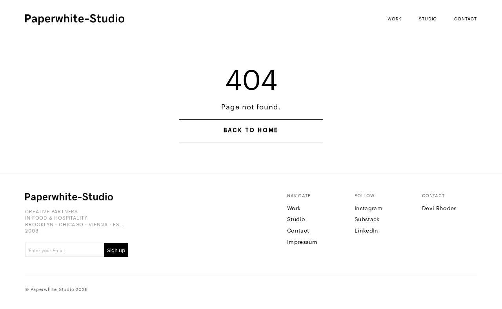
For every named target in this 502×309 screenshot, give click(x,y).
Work (394, 18)
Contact (465, 18)
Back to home (251, 130)
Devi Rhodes (439, 208)
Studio (428, 18)
